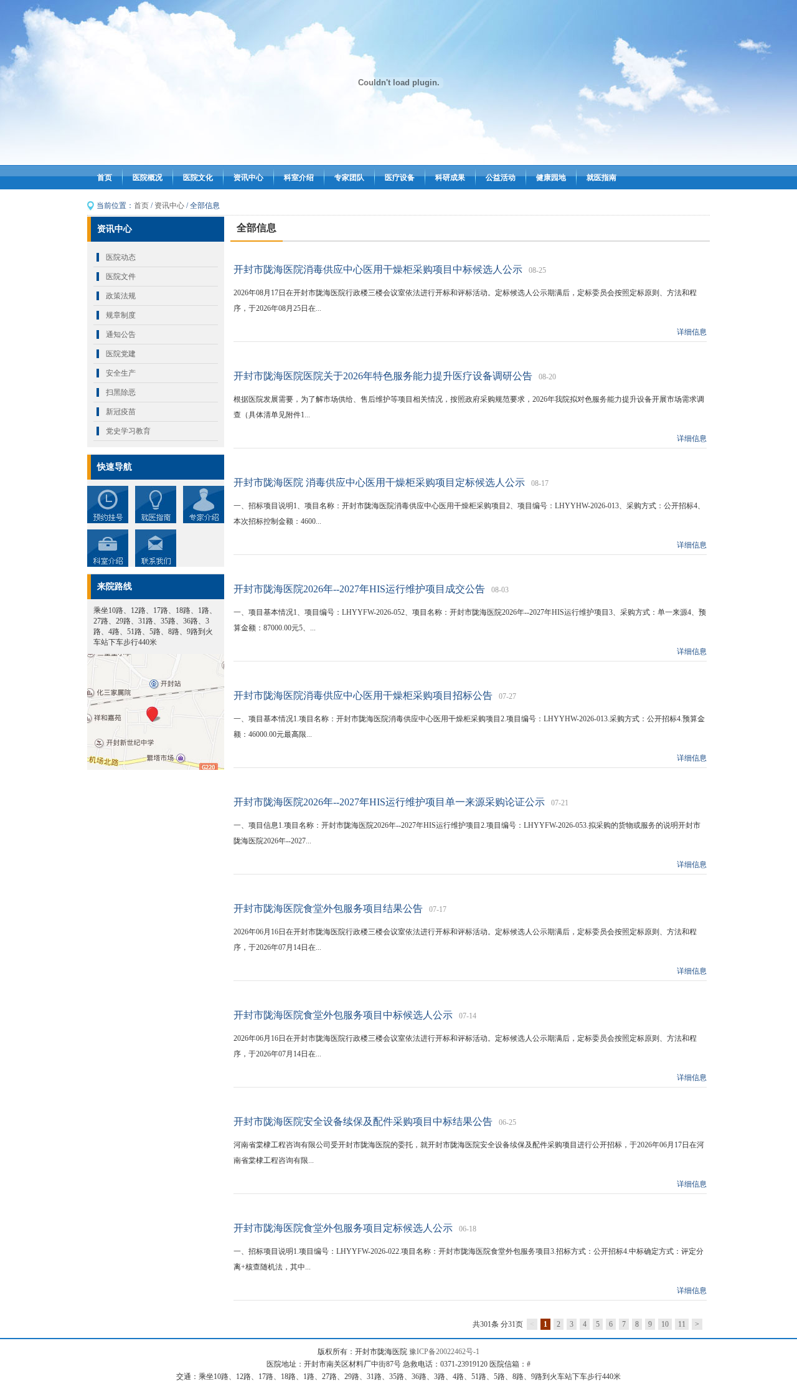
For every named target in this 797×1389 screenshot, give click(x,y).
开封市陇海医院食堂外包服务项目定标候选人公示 (343, 1228)
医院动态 (121, 257)
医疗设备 (400, 177)
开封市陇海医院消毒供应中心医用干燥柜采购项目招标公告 (363, 695)
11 (682, 1324)
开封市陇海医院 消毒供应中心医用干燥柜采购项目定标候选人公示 (379, 482)
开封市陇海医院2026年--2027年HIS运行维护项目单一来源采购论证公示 (389, 802)
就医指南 (601, 177)
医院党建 (121, 353)
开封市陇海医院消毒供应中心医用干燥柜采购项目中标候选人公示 (377, 269)
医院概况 (148, 177)
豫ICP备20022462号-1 (444, 1351)
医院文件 (121, 276)
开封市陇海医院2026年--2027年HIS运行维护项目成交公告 (359, 589)
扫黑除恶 (121, 392)
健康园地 (551, 177)
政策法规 (121, 296)
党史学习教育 (128, 431)
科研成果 (450, 177)
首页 (104, 177)
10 (665, 1324)
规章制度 (121, 315)
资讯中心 (248, 177)
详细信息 (692, 332)
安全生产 (121, 373)
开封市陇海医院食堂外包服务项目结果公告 (328, 908)
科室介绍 (299, 177)
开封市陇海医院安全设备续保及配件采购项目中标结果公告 (363, 1121)
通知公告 (121, 334)
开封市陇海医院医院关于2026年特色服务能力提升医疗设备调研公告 (382, 376)
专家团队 (349, 177)
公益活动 (501, 177)
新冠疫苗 (121, 411)
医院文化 (198, 177)
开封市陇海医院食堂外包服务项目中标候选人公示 (343, 1015)
